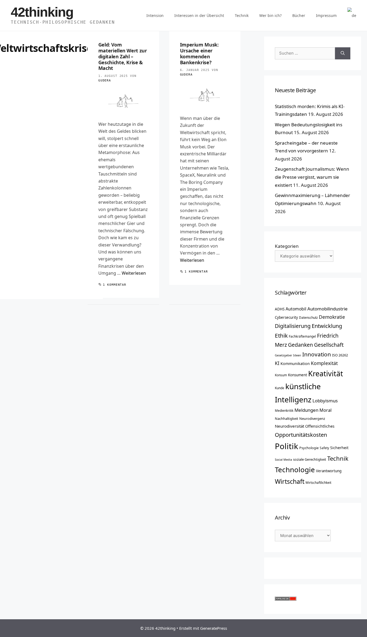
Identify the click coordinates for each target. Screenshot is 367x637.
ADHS (280, 309)
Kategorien (287, 246)
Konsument (297, 375)
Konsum (281, 375)
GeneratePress (213, 628)
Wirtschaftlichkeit (318, 482)
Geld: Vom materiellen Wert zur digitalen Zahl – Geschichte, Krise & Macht (122, 56)
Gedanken (300, 344)
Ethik (281, 335)
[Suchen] (342, 53)
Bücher (298, 15)
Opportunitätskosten (301, 434)
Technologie (295, 469)
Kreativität (325, 373)
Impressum (326, 15)
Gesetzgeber (283, 355)
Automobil (296, 309)
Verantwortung (328, 470)
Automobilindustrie (327, 309)
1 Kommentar (114, 285)
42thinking (42, 12)
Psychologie (309, 447)
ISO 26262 (340, 355)
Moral (325, 410)
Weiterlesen (134, 273)
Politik (286, 446)
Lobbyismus (325, 401)
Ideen (297, 355)
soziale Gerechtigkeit (309, 459)
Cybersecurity (286, 317)
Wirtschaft (289, 481)
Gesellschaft (329, 344)
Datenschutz (308, 317)
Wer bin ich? (270, 15)
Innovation (316, 354)
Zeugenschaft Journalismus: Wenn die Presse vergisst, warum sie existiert (312, 177)
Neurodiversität (289, 426)
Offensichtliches (319, 426)
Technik (242, 15)
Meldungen (306, 410)
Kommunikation (295, 363)
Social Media (283, 459)
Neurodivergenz (312, 418)
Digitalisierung (293, 326)
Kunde (279, 388)
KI (277, 363)
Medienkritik (284, 410)
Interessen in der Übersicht (199, 15)
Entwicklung (327, 326)
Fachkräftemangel (302, 336)
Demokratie (332, 317)
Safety (324, 448)
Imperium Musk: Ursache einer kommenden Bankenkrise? (199, 53)
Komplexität (324, 363)
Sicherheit (339, 447)
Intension (155, 15)
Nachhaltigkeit (286, 418)
